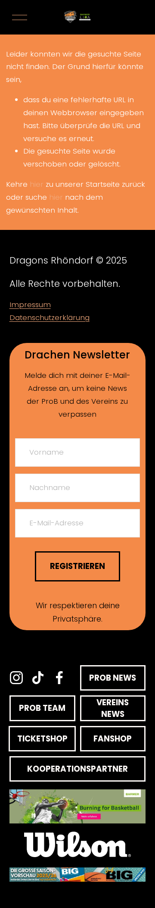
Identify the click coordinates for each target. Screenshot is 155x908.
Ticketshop (42, 738)
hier (36, 184)
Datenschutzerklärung (49, 317)
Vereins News (112, 708)
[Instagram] (16, 678)
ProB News (112, 677)
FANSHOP (112, 738)
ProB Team (42, 708)
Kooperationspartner (77, 768)
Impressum (30, 304)
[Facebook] (59, 678)
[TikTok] (38, 678)
